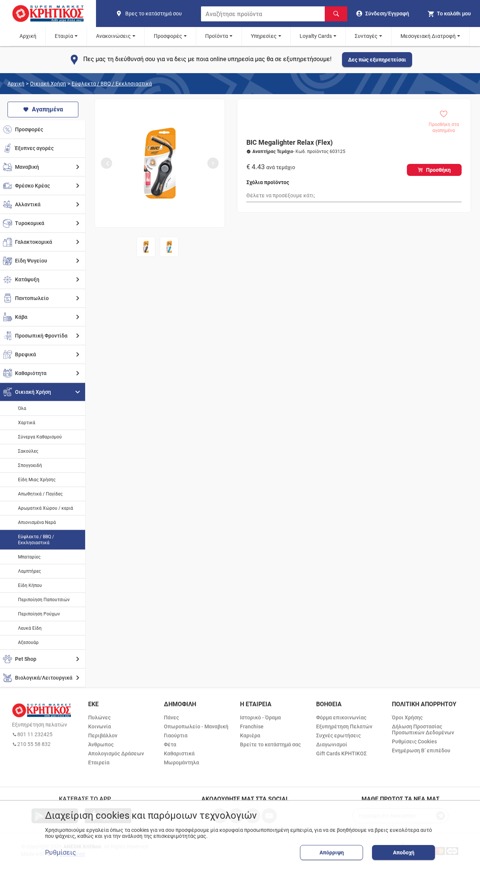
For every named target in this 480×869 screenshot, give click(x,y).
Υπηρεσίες (264, 36)
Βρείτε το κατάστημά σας (270, 744)
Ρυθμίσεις (60, 852)
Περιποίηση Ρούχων (39, 614)
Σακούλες (28, 451)
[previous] (106, 163)
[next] (213, 163)
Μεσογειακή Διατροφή (428, 36)
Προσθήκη (438, 170)
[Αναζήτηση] (336, 13)
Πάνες (171, 717)
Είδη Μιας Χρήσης (37, 479)
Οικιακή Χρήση (48, 84)
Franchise (252, 726)
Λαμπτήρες (29, 571)
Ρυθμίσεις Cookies (414, 741)
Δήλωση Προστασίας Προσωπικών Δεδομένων (423, 729)
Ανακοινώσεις (113, 36)
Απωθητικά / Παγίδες (40, 494)
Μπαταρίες (29, 557)
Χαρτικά (26, 422)
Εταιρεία (99, 762)
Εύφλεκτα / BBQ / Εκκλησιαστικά (112, 84)
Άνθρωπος (101, 744)
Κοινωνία (99, 726)
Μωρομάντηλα (181, 762)
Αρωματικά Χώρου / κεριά (45, 508)
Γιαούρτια (176, 735)
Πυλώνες (99, 717)
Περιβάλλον (102, 735)
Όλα (22, 408)
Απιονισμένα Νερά (37, 522)
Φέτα (170, 744)
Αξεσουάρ (28, 642)
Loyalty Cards (316, 36)
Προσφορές (168, 36)
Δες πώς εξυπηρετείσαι (377, 60)
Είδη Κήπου (30, 585)
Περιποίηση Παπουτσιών (44, 599)
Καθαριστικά (179, 753)
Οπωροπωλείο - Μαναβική (196, 726)
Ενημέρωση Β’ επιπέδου (421, 750)
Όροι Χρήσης (407, 717)
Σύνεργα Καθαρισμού (40, 437)
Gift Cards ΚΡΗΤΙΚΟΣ (341, 753)
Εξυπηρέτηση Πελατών (344, 726)
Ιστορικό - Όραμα (260, 717)
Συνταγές (366, 36)
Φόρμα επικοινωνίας (341, 717)
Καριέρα (250, 735)
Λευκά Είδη (30, 628)
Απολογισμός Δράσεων (116, 753)
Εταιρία (64, 36)
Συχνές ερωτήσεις (338, 735)
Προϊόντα (216, 36)
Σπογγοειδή (30, 465)
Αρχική (28, 36)
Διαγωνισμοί (331, 744)
